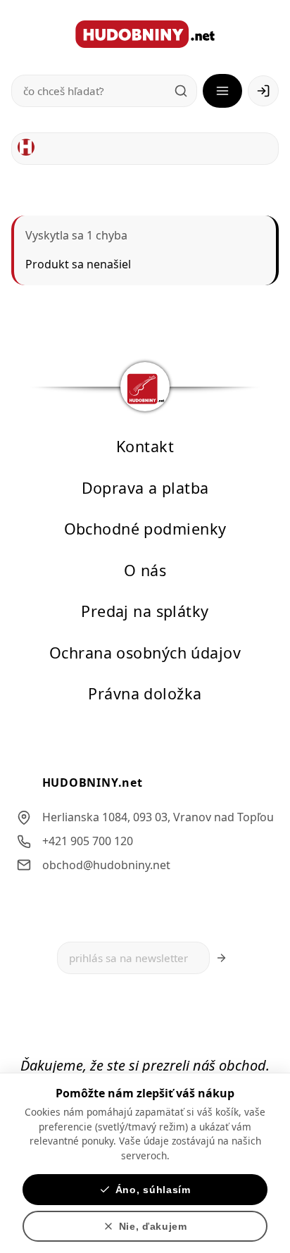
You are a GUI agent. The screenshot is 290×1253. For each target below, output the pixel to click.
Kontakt (145, 446)
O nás (145, 569)
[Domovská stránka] (26, 147)
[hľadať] (181, 91)
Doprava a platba (145, 487)
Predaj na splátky (144, 611)
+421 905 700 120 (87, 841)
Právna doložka (144, 693)
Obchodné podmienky (145, 528)
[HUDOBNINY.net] (145, 34)
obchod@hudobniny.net (106, 864)
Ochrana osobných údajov (145, 652)
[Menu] (222, 91)
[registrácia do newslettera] (221, 958)
